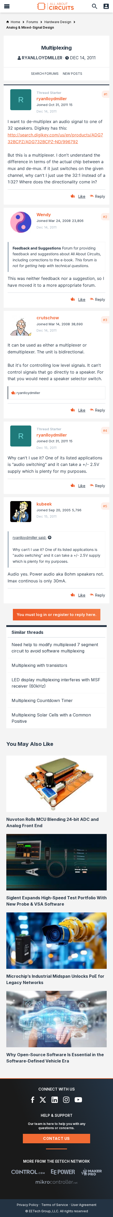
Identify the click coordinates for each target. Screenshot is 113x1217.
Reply (100, 196)
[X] (43, 1100)
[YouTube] (78, 1099)
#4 (105, 430)
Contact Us (56, 1138)
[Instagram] (66, 1100)
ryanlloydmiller (42, 57)
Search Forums (45, 74)
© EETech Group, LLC (41, 1211)
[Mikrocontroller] (56, 1182)
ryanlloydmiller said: (30, 537)
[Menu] (6, 6)
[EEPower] (63, 1172)
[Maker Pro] (91, 1172)
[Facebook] (32, 1100)
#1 (105, 94)
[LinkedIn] (55, 1100)
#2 (105, 217)
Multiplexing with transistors (39, 665)
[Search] (94, 6)
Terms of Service (54, 1205)
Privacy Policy (27, 1205)
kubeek (44, 504)
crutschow (48, 317)
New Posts (72, 74)
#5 (105, 506)
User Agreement (83, 1205)
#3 (105, 320)
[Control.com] (28, 1172)
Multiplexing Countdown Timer (42, 700)
